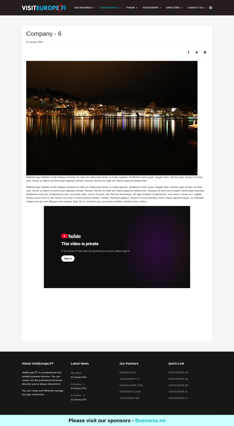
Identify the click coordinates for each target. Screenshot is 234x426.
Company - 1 (79, 386)
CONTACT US (195, 8)
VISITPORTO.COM (130, 391)
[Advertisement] (117, 41)
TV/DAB (130, 8)
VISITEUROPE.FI (109, 8)
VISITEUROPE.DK (178, 385)
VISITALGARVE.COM (131, 385)
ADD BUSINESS (83, 8)
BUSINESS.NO (128, 372)
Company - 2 (79, 397)
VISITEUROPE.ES (129, 398)
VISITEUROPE (150, 8)
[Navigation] (210, 7)
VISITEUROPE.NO (178, 372)
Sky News (79, 374)
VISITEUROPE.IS (177, 391)
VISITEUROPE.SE (178, 379)
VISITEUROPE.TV (129, 379)
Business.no (150, 420)
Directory (173, 8)
